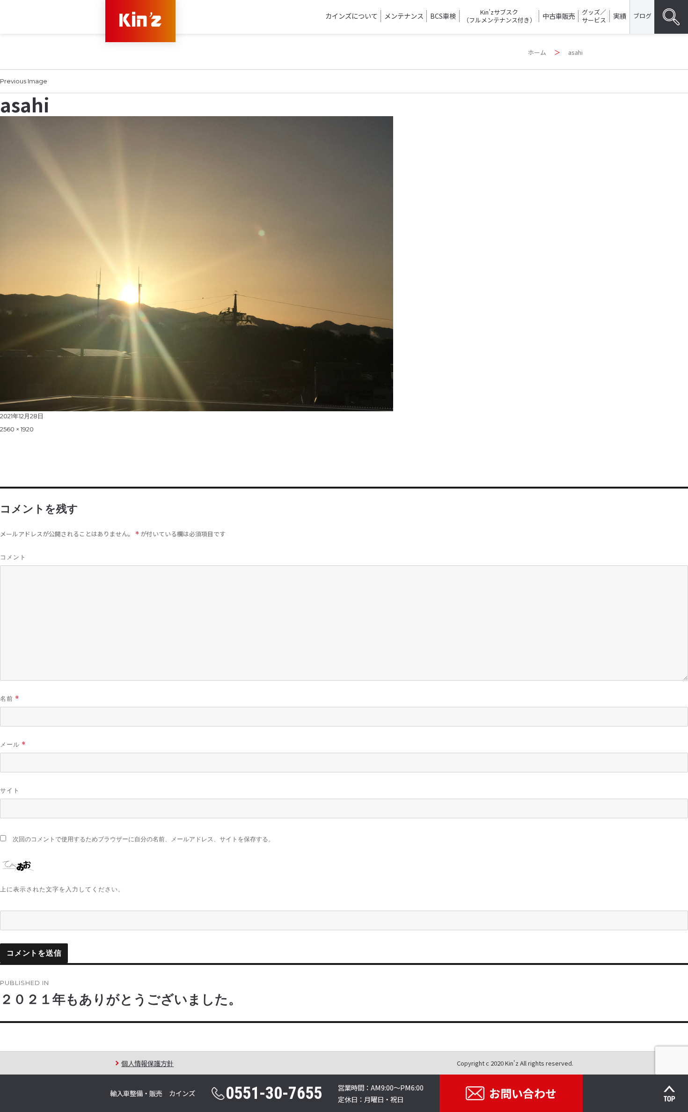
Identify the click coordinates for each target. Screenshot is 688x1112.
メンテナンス (404, 16)
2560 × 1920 (17, 429)
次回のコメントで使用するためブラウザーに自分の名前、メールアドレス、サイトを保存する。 (143, 839)
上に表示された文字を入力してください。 (62, 889)
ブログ (642, 15)
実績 (619, 16)
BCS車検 (443, 16)
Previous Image (23, 81)
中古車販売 (558, 16)
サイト (10, 790)
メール (13, 745)
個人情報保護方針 (147, 1063)
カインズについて (351, 16)
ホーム (537, 52)
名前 (9, 699)
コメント (13, 557)
